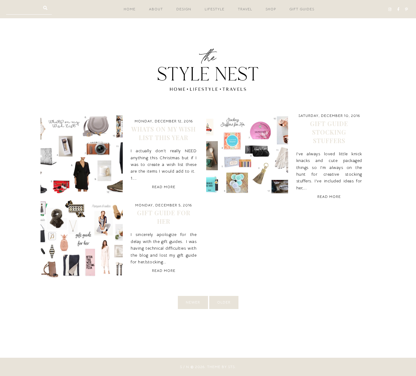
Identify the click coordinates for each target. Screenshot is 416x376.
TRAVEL (245, 9)
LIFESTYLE (214, 9)
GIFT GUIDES (301, 9)
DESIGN (183, 9)
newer (193, 302)
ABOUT (156, 9)
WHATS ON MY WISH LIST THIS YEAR (163, 133)
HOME (130, 9)
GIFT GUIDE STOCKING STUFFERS (329, 132)
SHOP (271, 9)
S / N (184, 366)
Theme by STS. (221, 366)
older (224, 302)
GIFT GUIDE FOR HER (163, 217)
